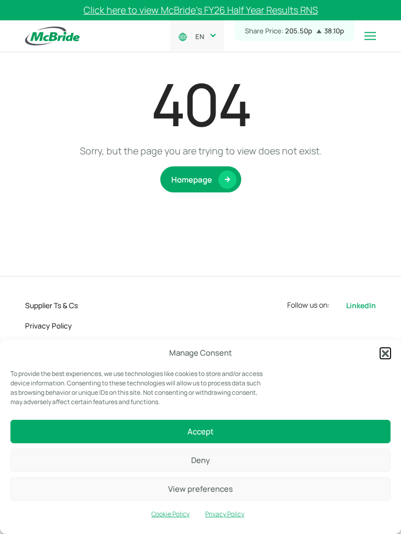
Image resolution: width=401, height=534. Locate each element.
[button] (385, 353)
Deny (200, 460)
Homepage (191, 179)
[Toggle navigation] (370, 36)
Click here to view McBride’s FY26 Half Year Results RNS (201, 10)
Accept (200, 431)
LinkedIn (361, 305)
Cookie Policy (170, 513)
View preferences (200, 488)
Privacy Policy (224, 513)
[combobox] (203, 35)
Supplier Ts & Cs (51, 305)
